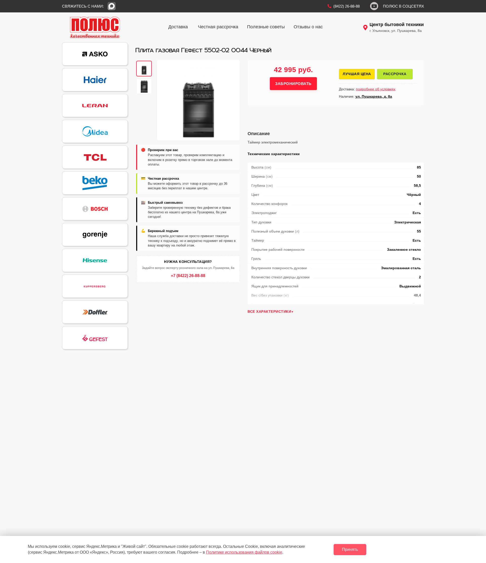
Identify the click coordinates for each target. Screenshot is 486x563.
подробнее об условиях (375, 89)
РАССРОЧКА (395, 74)
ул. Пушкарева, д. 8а (373, 96)
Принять (350, 549)
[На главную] (95, 27)
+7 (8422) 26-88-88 (188, 276)
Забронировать (293, 83)
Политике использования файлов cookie (244, 552)
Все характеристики (269, 311)
